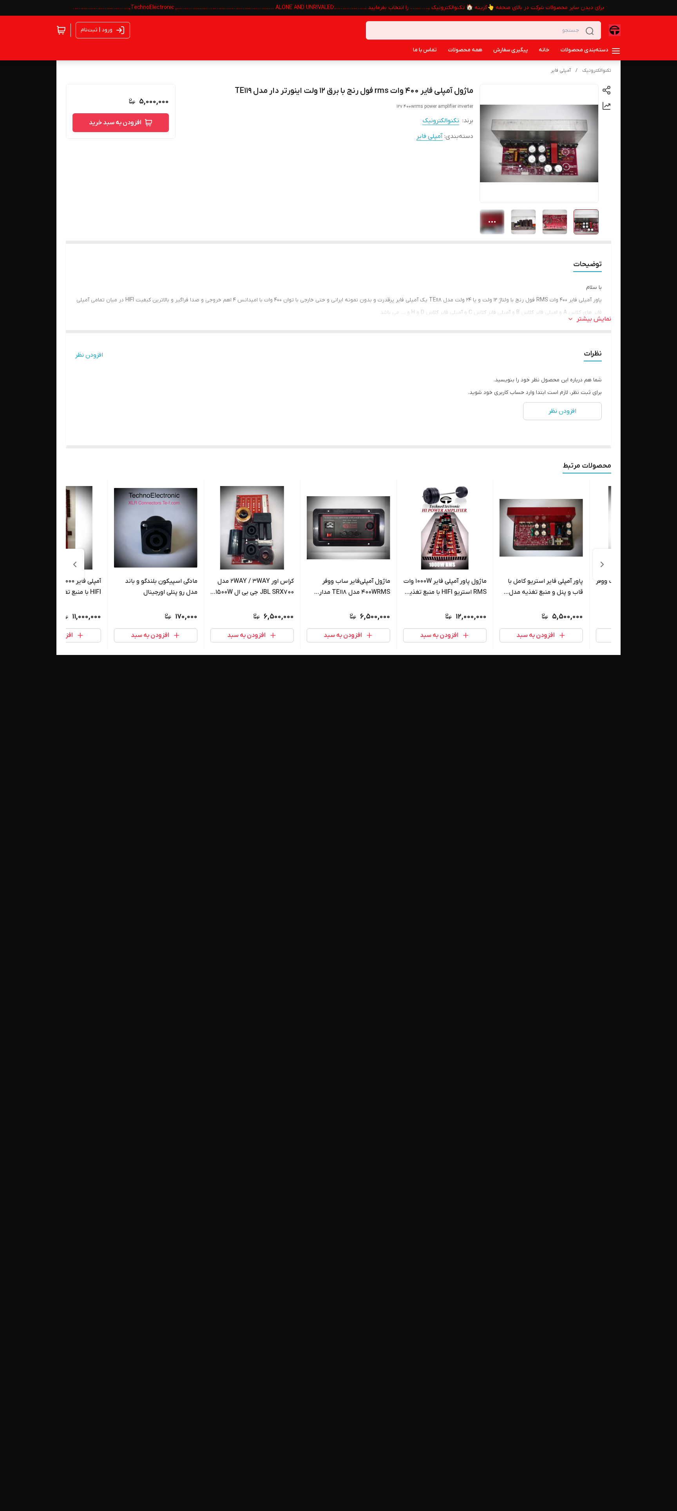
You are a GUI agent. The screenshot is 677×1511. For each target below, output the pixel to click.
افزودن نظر (89, 355)
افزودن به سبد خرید (115, 123)
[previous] (602, 564)
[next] (74, 564)
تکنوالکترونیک (596, 70)
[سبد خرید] (61, 30)
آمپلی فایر (561, 70)
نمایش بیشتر (594, 319)
